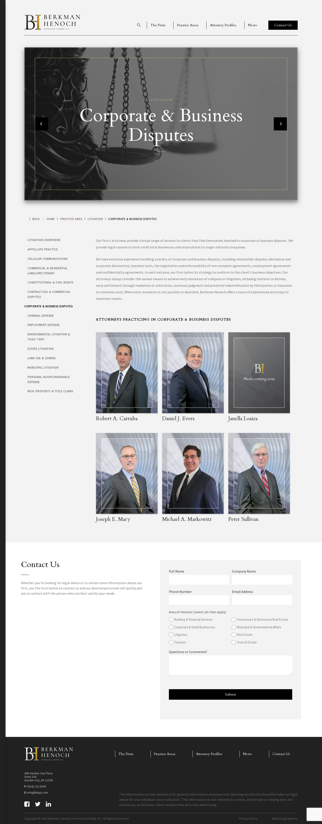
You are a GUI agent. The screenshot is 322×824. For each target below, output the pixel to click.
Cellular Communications (48, 259)
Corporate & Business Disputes (48, 306)
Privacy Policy (248, 818)
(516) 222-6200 (36, 786)
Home (51, 219)
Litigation (95, 219)
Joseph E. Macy (113, 519)
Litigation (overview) (44, 240)
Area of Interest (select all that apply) (197, 612)
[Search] (139, 25)
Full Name (176, 571)
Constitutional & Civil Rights (50, 282)
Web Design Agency (285, 818)
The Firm (157, 25)
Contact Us (281, 754)
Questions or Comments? (188, 652)
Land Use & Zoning (42, 358)
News (252, 25)
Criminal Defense (41, 316)
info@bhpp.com (37, 792)
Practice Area (71, 219)
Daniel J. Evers (178, 418)
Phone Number (180, 591)
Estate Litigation (41, 349)
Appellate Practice (43, 249)
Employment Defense (44, 325)
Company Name (244, 571)
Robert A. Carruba (117, 418)
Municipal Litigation (43, 367)
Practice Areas (187, 25)
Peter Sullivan (243, 519)
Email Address (242, 591)
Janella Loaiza (243, 418)
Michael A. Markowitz (187, 519)
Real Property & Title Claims (50, 391)
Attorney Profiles (223, 25)
